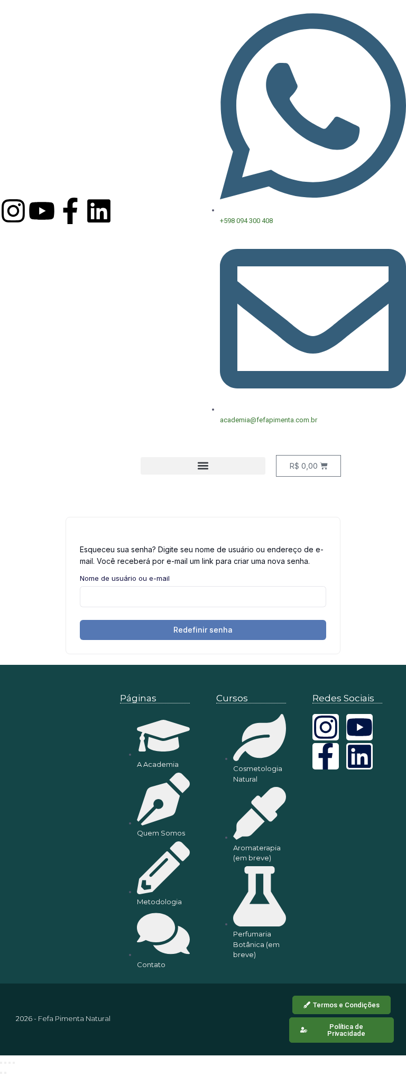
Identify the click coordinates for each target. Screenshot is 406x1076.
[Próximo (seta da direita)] (5, 1073)
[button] (203, 466)
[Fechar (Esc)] (14, 1063)
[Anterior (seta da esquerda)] (1, 1073)
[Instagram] (13, 211)
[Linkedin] (99, 211)
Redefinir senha (203, 629)
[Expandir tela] (5, 1063)
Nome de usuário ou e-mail (125, 578)
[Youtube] (42, 211)
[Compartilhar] (9, 1063)
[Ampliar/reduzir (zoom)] (1, 1063)
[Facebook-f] (70, 211)
